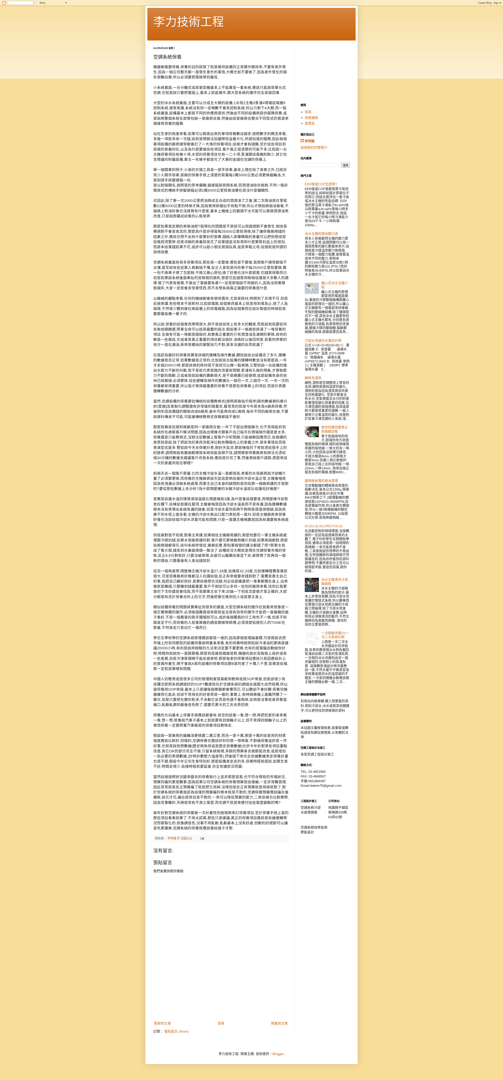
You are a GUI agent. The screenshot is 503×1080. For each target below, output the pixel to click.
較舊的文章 (279, 1023)
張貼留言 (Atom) (176, 1031)
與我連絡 (311, 118)
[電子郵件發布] (202, 838)
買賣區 (310, 123)
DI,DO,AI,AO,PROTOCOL (324, 526)
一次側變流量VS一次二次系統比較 (335, 635)
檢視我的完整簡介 (314, 148)
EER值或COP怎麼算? (321, 184)
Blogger (278, 1054)
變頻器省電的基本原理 (321, 481)
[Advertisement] (221, 990)
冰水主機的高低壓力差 (321, 234)
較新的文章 (162, 1023)
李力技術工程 (188, 21)
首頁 (221, 1023)
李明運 (310, 141)
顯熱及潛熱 (313, 378)
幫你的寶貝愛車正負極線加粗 (334, 429)
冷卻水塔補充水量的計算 (323, 341)
